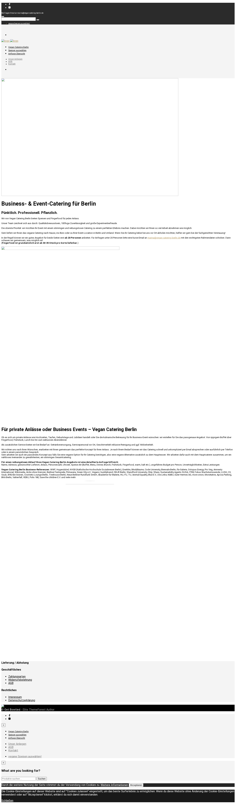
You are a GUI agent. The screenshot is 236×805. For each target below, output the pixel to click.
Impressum (15, 697)
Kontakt (12, 64)
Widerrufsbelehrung (20, 679)
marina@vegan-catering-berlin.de (164, 237)
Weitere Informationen (114, 785)
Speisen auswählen (17, 50)
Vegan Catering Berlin (18, 47)
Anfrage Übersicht (16, 54)
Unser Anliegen (15, 59)
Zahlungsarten (17, 676)
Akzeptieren (136, 785)
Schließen (7, 800)
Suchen (41, 778)
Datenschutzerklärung (21, 700)
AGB (10, 61)
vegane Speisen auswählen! (19, 23)
